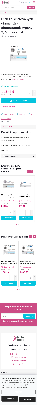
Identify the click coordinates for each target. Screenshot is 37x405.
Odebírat (29, 316)
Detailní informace (17, 79)
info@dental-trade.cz (20, 354)
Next (31, 171)
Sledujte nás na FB (20, 361)
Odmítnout (10, 399)
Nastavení (18, 392)
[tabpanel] (8, 199)
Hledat (31, 7)
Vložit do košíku (20, 101)
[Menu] (34, 2)
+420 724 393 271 (20, 357)
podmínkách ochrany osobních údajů (14, 387)
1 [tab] (16, 224)
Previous (28, 171)
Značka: (6, 119)
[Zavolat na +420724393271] (22, 2)
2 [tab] (18, 224)
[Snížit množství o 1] (34, 94)
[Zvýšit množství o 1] (34, 91)
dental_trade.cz (20, 364)
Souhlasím (27, 399)
